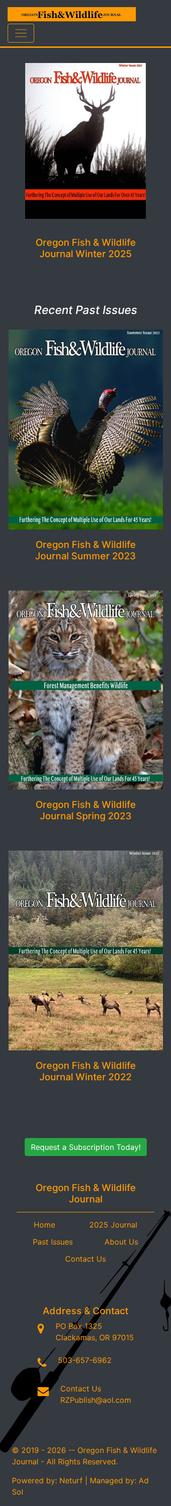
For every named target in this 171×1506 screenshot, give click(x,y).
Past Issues (53, 1241)
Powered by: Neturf (47, 1480)
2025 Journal (113, 1224)
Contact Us (85, 1259)
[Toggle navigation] (21, 33)
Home (44, 1224)
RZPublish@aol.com (95, 1400)
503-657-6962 (85, 1360)
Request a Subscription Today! (86, 1147)
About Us (121, 1241)
